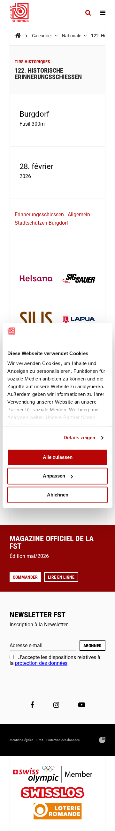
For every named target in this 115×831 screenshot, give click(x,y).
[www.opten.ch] (102, 740)
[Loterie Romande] (57, 812)
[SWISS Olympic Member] (57, 775)
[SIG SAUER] (78, 278)
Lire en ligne (61, 577)
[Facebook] (32, 704)
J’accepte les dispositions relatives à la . (55, 660)
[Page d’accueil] (22, 13)
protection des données (41, 663)
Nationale (72, 35)
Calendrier (42, 35)
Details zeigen (79, 437)
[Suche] (88, 13)
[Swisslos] (57, 793)
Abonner (92, 645)
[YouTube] (82, 704)
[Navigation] (103, 13)
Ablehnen (57, 494)
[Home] (18, 35)
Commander (25, 577)
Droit (39, 740)
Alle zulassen (58, 457)
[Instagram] (56, 704)
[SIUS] (36, 320)
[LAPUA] (78, 320)
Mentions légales (21, 740)
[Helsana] (36, 278)
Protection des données (63, 740)
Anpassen (54, 476)
